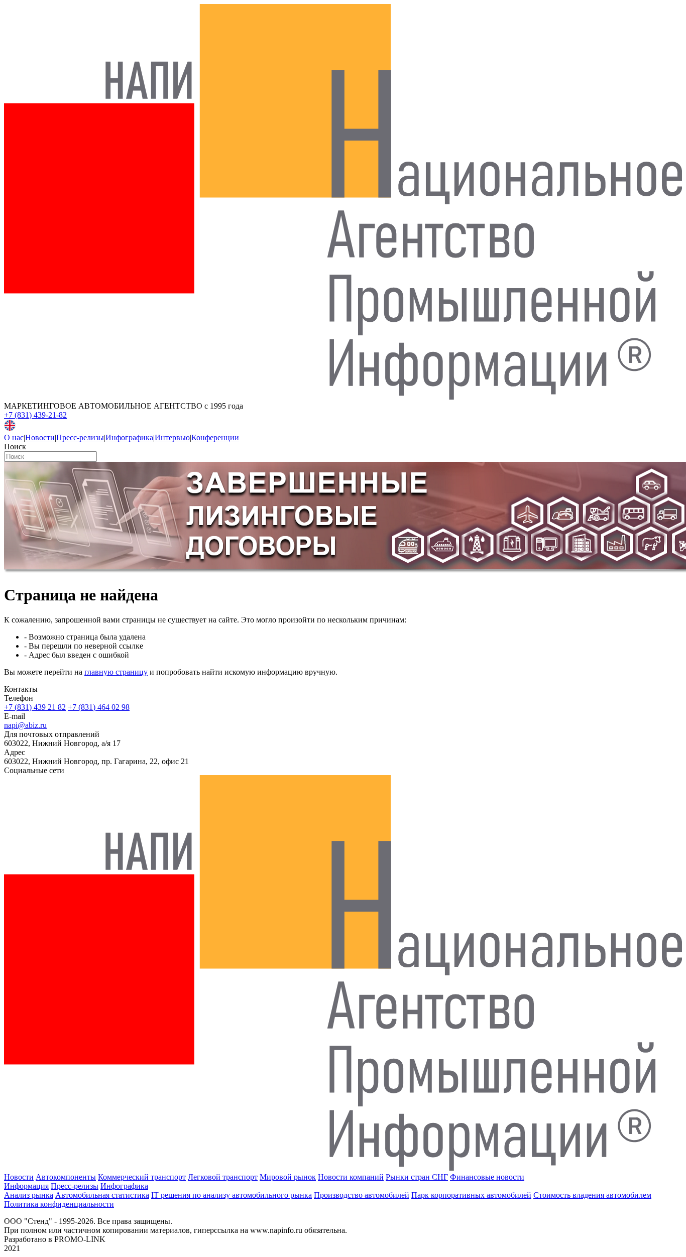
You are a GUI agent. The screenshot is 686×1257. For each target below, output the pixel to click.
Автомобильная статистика (102, 1195)
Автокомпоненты (66, 1177)
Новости (40, 437)
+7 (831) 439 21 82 (35, 707)
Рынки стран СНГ (417, 1177)
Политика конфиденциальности (59, 1204)
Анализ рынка (28, 1195)
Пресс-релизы (80, 437)
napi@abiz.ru (25, 725)
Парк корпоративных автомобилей (471, 1195)
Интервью (172, 437)
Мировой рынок (288, 1177)
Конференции (215, 437)
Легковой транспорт (223, 1177)
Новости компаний (351, 1177)
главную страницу (116, 672)
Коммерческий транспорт (142, 1177)
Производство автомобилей (361, 1195)
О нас (14, 437)
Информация (26, 1186)
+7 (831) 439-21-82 (35, 415)
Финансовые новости (487, 1177)
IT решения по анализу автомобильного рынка (231, 1195)
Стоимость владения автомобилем (592, 1195)
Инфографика (129, 437)
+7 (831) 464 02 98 (99, 707)
